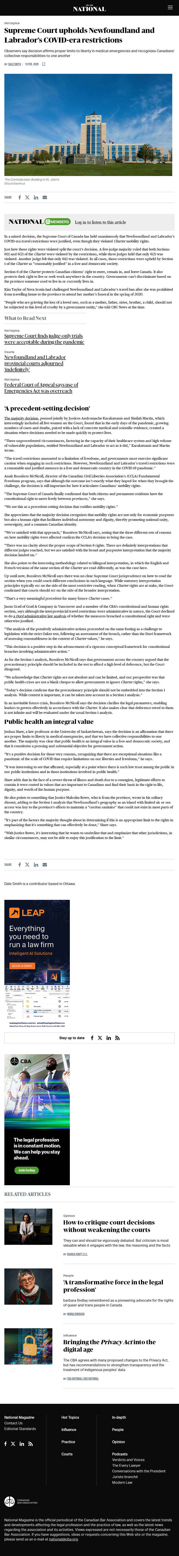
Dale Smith (14, 64)
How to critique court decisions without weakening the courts (109, 1226)
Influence (70, 1335)
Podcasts (119, 1454)
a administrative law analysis (39, 616)
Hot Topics (70, 1417)
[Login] (43, 64)
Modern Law (122, 1482)
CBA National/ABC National (83, 1378)
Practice (68, 1442)
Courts (9, 352)
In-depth (119, 1417)
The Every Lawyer (126, 1465)
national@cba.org (63, 1539)
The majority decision (21, 418)
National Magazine (19, 1417)
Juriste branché (125, 1477)
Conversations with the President (139, 1471)
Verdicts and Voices (128, 1460)
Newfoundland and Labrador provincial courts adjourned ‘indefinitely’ (35, 363)
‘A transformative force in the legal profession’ (113, 1286)
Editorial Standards (20, 1429)
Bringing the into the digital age (109, 1346)
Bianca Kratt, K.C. (77, 1254)
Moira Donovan (75, 1314)
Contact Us (13, 1423)
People (68, 1275)
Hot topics (12, 23)
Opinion (69, 1216)
